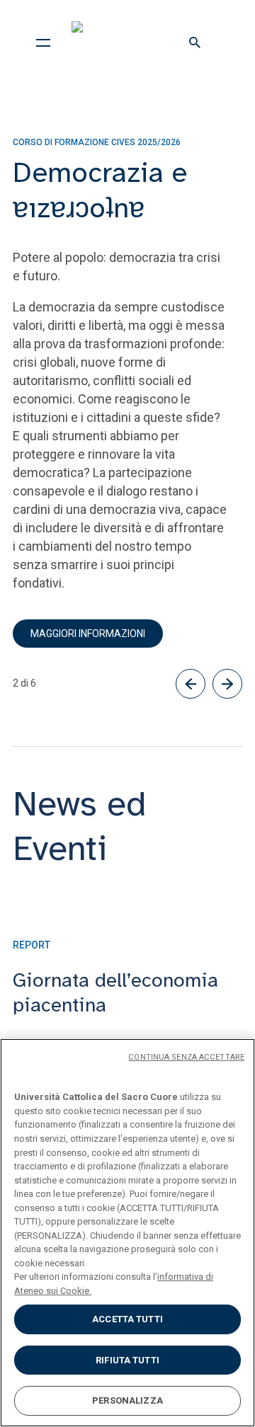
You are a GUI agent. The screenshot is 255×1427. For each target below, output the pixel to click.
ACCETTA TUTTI (127, 1319)
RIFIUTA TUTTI (127, 1360)
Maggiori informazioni (87, 633)
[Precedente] (190, 684)
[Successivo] (227, 684)
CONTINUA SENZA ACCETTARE (186, 1057)
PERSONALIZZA (127, 1400)
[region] (127, 1232)
